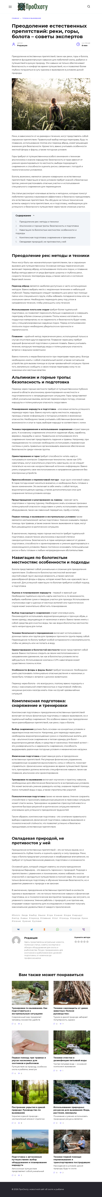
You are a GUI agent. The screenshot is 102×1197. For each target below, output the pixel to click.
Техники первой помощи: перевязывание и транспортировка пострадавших (71, 1160)
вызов (42, 915)
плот (56, 918)
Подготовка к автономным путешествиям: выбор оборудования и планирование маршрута (29, 1161)
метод (16, 918)
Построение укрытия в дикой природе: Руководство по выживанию (28, 1110)
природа (76, 918)
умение (27, 921)
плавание (46, 918)
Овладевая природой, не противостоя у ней (42, 242)
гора (50, 915)
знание (59, 915)
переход (35, 918)
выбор (33, 915)
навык (25, 918)
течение (17, 921)
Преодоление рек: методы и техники (39, 222)
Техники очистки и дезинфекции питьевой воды (70, 1059)
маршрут (78, 915)
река (85, 918)
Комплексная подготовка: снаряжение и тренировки (47, 237)
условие (37, 921)
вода (25, 915)
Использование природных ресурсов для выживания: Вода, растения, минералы (71, 1110)
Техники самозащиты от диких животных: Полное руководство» (70, 1011)
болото (16, 915)
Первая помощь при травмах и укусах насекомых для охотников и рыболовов (29, 1060)
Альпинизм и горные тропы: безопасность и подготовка (49, 226)
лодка (68, 915)
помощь (65, 918)
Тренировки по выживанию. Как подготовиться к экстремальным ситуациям (29, 1011)
